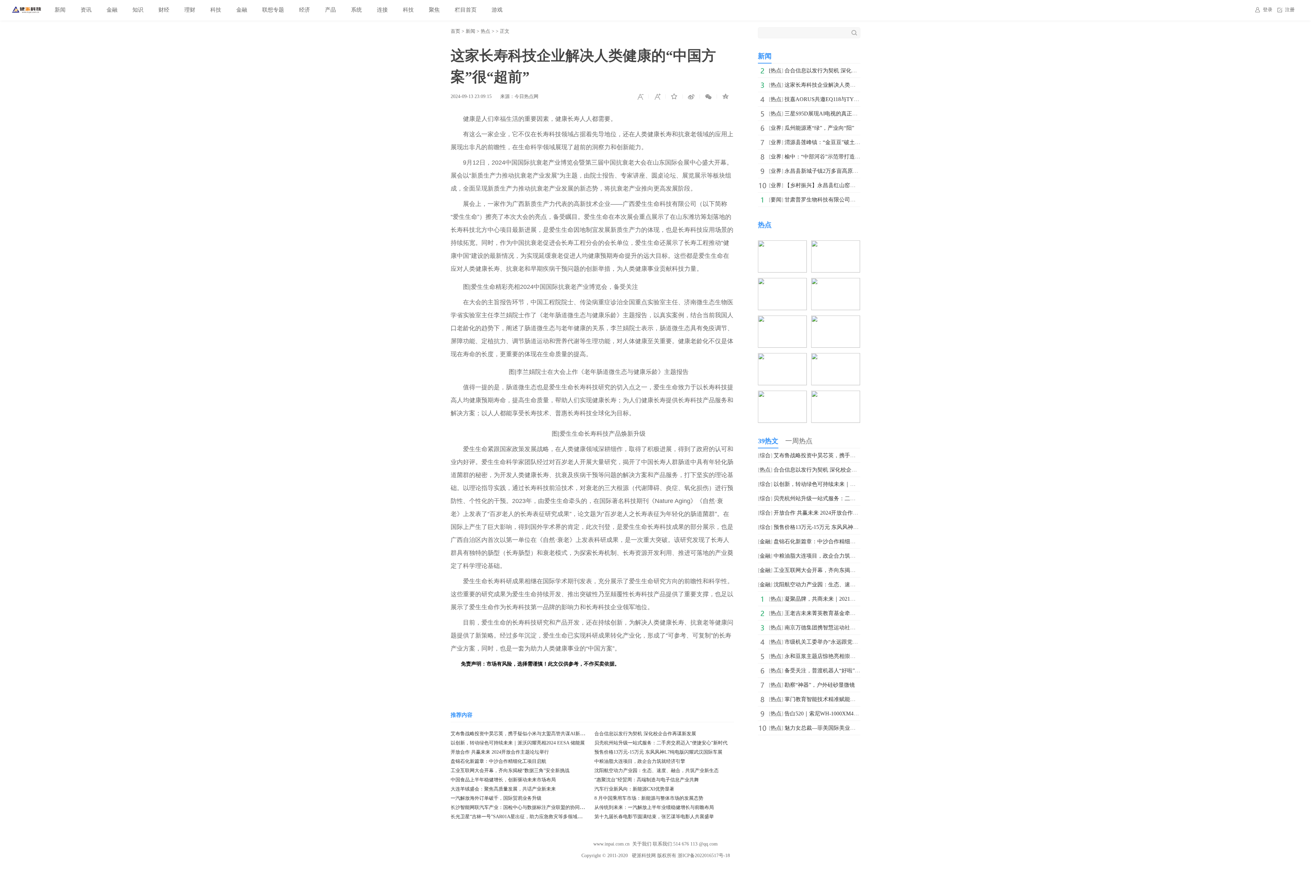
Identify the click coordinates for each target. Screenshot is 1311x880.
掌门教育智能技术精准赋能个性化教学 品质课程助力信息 (853, 699)
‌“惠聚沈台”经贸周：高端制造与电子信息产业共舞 (646, 779)
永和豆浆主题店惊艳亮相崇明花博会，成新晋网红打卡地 (853, 656)
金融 (112, 10)
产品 (330, 10)
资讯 (86, 10)
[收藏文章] (674, 97)
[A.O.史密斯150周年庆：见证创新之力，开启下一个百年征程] (835, 320)
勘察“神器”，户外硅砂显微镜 (820, 685)
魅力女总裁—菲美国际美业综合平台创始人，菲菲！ (847, 728)
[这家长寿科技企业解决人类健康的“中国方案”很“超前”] (782, 245)
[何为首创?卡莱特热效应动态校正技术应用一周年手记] (782, 395)
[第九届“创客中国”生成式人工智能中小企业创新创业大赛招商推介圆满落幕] (782, 358)
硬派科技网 (644, 855)
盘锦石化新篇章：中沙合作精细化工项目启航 (498, 761)
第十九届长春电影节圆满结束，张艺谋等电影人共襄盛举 (654, 816)
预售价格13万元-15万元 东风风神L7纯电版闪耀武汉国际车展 (658, 752)
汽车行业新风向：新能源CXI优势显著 (634, 789)
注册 (1290, 9)
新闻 (60, 10)
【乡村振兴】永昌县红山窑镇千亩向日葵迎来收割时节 (850, 185)
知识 (137, 10)
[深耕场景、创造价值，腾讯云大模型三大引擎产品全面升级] (782, 282)
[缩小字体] (640, 97)
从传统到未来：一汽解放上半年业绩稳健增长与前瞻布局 (654, 807)
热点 (485, 31)
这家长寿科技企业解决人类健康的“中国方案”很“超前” (849, 85)
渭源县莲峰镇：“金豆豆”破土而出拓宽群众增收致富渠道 (852, 142)
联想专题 (273, 10)
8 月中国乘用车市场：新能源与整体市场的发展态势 (648, 798)
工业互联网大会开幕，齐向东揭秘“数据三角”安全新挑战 (510, 770)
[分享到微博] (691, 97)
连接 (382, 10)
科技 (215, 10)
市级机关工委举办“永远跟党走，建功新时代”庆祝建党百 (852, 642)
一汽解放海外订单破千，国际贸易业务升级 (496, 798)
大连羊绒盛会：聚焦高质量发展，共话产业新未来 (503, 789)
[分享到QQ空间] (725, 97)
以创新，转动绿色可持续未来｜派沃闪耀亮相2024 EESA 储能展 (518, 742)
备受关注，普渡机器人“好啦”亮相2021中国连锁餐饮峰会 (852, 670)
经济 (304, 10)
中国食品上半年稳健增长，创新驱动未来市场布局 (503, 779)
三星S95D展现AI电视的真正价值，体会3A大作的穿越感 (852, 113)
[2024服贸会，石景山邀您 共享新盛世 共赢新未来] (835, 282)
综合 (765, 455)
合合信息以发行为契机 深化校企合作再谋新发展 (645, 733)
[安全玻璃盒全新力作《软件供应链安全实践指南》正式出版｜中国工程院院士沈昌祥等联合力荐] (835, 395)
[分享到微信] (708, 97)
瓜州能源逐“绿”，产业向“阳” (819, 128)
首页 (455, 31)
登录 (1267, 9)
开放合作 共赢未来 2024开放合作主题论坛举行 (500, 752)
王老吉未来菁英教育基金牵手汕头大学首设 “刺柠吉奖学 (852, 613)
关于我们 (641, 844)
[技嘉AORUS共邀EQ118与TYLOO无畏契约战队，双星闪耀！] (835, 245)
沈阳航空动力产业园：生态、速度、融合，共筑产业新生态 (656, 770)
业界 (776, 128)
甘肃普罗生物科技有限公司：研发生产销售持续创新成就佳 (856, 199)
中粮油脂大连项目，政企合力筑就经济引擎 (639, 761)
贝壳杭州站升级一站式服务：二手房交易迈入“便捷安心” (842, 498)
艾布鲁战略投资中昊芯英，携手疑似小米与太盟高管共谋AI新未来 (520, 733)
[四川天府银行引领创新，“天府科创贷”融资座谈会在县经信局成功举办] (782, 320)
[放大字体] (657, 97)
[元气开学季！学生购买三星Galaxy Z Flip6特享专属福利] (835, 358)
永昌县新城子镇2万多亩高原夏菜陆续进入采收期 (843, 171)
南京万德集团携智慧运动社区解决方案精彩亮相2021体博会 (856, 627)
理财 (189, 10)
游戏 (497, 10)
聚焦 (434, 10)
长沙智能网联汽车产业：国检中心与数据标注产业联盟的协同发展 (520, 807)
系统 (356, 10)
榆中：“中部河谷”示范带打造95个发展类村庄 (839, 156)
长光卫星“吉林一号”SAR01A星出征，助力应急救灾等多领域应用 (519, 816)
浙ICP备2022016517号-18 (704, 855)
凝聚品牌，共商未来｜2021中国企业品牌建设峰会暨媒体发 (856, 599)
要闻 (776, 199)
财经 (163, 10)
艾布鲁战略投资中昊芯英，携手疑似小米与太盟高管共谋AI (845, 455)
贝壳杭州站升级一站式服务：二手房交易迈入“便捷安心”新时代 (661, 742)
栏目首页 (466, 10)
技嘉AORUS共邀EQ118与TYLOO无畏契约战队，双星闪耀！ (858, 99)
